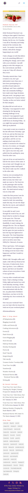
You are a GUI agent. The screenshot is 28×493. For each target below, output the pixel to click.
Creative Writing (7, 429)
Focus (12, 435)
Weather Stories (8, 371)
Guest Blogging (8, 337)
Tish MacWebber (8, 26)
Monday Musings (8, 347)
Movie (5, 450)
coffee (20, 426)
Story (16, 465)
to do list (6, 468)
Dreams (6, 432)
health (5, 441)
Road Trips (6, 353)
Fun (12, 438)
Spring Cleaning (7, 465)
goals (17, 438)
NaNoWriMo (19, 450)
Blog (12, 423)
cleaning (13, 426)
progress (6, 459)
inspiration (13, 444)
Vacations (6, 368)
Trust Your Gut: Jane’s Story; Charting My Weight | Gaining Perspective (12, 389)
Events (5, 331)
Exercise (13, 432)
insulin (21, 444)
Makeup (11, 447)
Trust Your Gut (8, 365)
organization (14, 453)
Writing (5, 380)
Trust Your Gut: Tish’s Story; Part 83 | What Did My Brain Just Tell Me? (14, 397)
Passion (5, 456)
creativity (17, 429)
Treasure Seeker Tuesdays (11, 362)
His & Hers (6, 341)
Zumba (5, 474)
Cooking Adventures (9, 328)
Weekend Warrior (7, 29)
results (14, 462)
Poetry (5, 350)
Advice (5, 423)
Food (18, 435)
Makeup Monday (8, 344)
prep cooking (14, 456)
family (20, 432)
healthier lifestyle (14, 441)
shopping (21, 462)
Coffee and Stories (9, 325)
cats (17, 423)
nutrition (6, 453)
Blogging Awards (8, 322)
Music (11, 450)
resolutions (6, 462)
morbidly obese (19, 447)
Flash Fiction (7, 334)
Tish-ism (6, 359)
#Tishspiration (8, 319)
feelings (6, 435)
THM (21, 465)
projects (13, 459)
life (5, 447)
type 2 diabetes (7, 471)
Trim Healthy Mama (16, 468)
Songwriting (7, 356)
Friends (6, 438)
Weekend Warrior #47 (10, 24)
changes (6, 426)
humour (6, 444)
